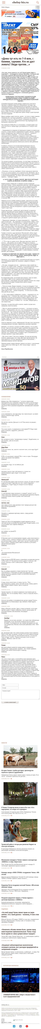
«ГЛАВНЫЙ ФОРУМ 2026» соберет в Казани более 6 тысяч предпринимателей (19, 996)
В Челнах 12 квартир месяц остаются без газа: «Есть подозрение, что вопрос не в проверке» (17, 808)
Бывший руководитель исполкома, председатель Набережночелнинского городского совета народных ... (17, 903)
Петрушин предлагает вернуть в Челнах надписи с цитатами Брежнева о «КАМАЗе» (17, 899)
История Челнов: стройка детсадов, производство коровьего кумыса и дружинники (17, 771)
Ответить (4, 408)
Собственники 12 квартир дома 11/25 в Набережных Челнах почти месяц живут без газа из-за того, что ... (18, 812)
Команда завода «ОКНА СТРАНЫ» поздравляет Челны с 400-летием (20, 873)
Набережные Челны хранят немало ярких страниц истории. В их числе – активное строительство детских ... (20, 775)
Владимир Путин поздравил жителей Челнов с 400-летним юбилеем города (20, 886)
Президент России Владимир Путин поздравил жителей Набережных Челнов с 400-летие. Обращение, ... (17, 890)
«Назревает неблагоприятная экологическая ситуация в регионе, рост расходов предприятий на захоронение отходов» (19, 947)
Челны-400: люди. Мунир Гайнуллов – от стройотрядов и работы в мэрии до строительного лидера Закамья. (20, 937)
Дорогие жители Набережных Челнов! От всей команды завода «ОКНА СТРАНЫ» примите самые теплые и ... (19, 877)
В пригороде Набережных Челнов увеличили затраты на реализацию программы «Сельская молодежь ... (17, 849)
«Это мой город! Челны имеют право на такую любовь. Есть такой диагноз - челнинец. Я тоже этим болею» (20, 914)
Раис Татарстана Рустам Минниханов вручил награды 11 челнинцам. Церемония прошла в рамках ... (18, 865)
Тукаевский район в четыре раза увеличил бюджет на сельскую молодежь (18, 845)
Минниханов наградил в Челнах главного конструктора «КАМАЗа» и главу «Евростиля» (19, 861)
